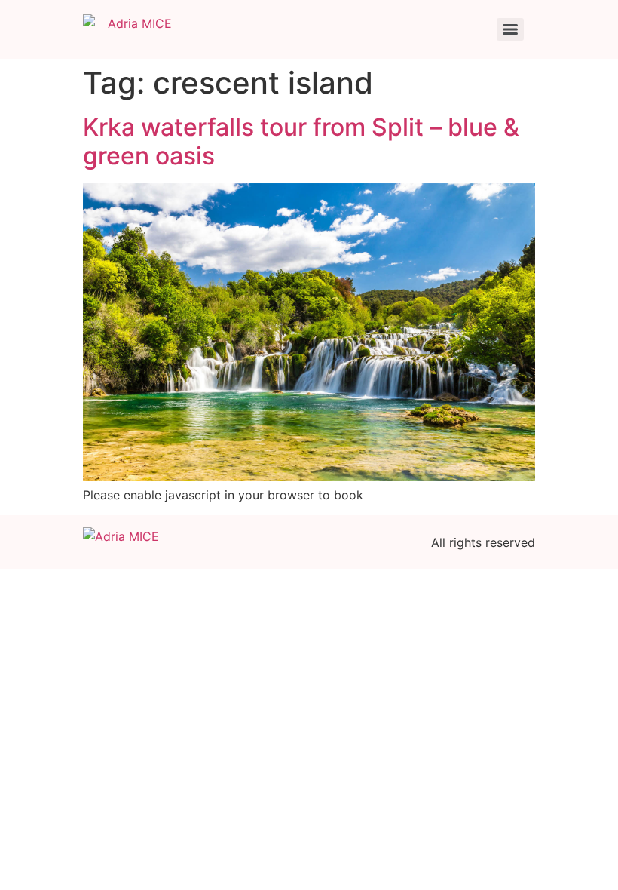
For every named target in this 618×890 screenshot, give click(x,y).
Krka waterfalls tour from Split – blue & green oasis (301, 141)
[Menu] (510, 29)
